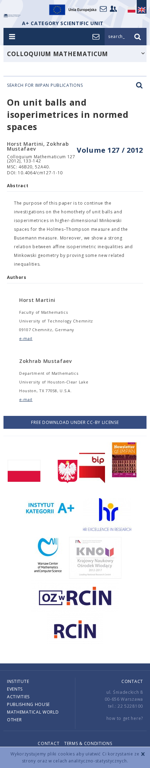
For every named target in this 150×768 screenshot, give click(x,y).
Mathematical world (33, 712)
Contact (132, 681)
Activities (18, 697)
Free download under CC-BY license (75, 422)
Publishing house (28, 704)
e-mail (25, 338)
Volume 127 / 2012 (110, 150)
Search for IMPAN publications (45, 85)
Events (15, 689)
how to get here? (124, 718)
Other (14, 720)
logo (12, 15)
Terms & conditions (88, 743)
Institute (18, 681)
